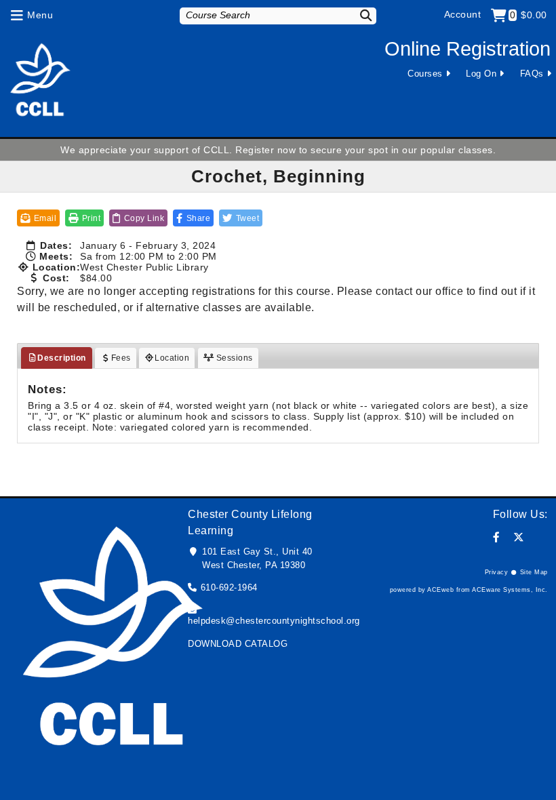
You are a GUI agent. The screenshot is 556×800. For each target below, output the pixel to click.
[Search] (361, 15)
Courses (425, 73)
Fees (121, 358)
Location (172, 358)
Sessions (233, 358)
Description (61, 358)
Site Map (534, 572)
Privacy (497, 572)
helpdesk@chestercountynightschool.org (274, 621)
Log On (481, 73)
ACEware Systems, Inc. (510, 589)
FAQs (532, 73)
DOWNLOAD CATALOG (237, 644)
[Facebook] (496, 537)
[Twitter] (519, 537)
